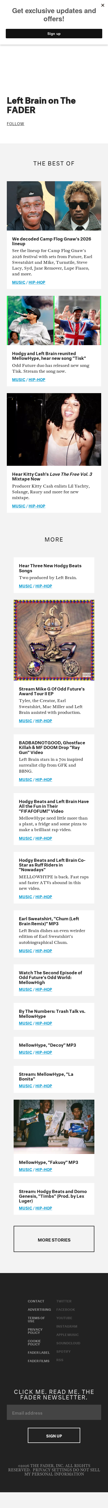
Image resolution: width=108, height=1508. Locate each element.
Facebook (65, 1309)
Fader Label (39, 1352)
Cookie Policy (34, 1342)
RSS (59, 1359)
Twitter (64, 1300)
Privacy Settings (52, 1470)
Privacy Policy (35, 1330)
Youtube (64, 1317)
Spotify (63, 1351)
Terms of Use (36, 1319)
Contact (36, 1300)
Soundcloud (68, 1342)
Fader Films (39, 1360)
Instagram (66, 1325)
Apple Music (67, 1334)
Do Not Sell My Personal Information (62, 1472)
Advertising (39, 1309)
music (18, 282)
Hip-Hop (37, 282)
